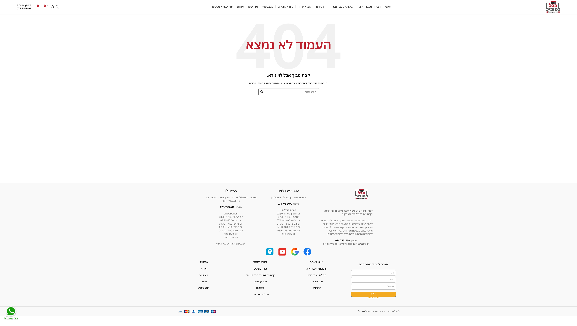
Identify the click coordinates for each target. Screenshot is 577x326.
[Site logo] (553, 6)
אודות (204, 268)
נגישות (203, 281)
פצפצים (260, 287)
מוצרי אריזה (317, 281)
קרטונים (317, 287)
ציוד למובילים (260, 268)
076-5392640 (227, 207)
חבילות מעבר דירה (316, 275)
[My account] (53, 7)
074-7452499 (24, 8)
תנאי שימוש (203, 287)
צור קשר (203, 275)
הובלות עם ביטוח (260, 294)
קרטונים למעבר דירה (316, 268)
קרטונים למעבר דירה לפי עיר (260, 275)
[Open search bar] (57, 6)
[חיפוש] (261, 91)
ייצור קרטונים (260, 281)
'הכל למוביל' (364, 311)
